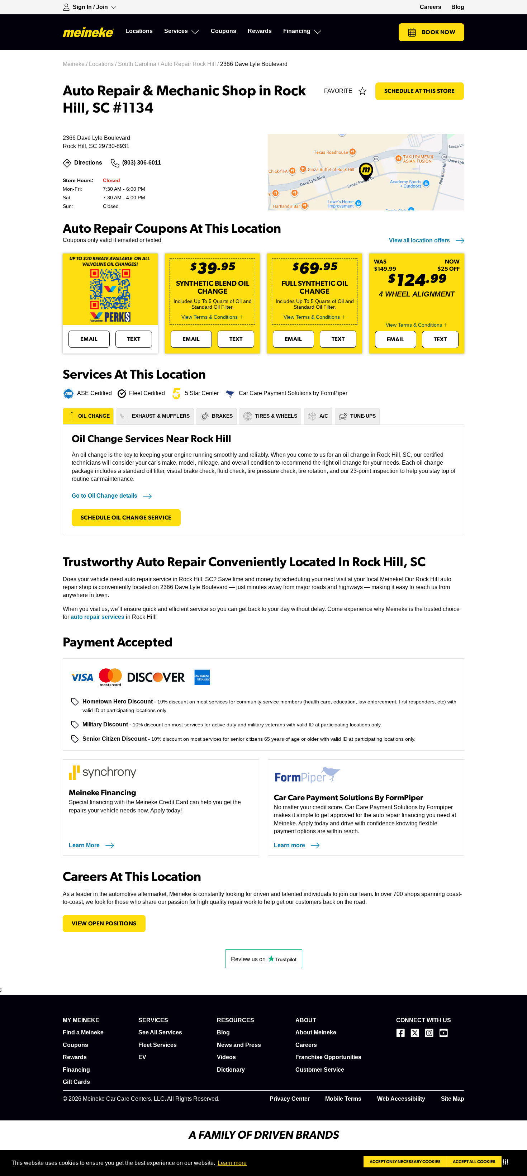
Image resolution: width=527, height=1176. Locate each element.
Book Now (438, 32)
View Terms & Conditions (209, 317)
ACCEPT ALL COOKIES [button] (474, 1162)
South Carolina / (139, 64)
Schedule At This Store (419, 91)
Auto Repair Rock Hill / (190, 64)
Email (89, 339)
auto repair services (97, 617)
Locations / (103, 64)
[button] (507, 1161)
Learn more (232, 1163)
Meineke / (76, 64)
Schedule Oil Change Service (126, 518)
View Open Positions (104, 923)
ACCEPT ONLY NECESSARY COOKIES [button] (405, 1162)
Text (134, 339)
